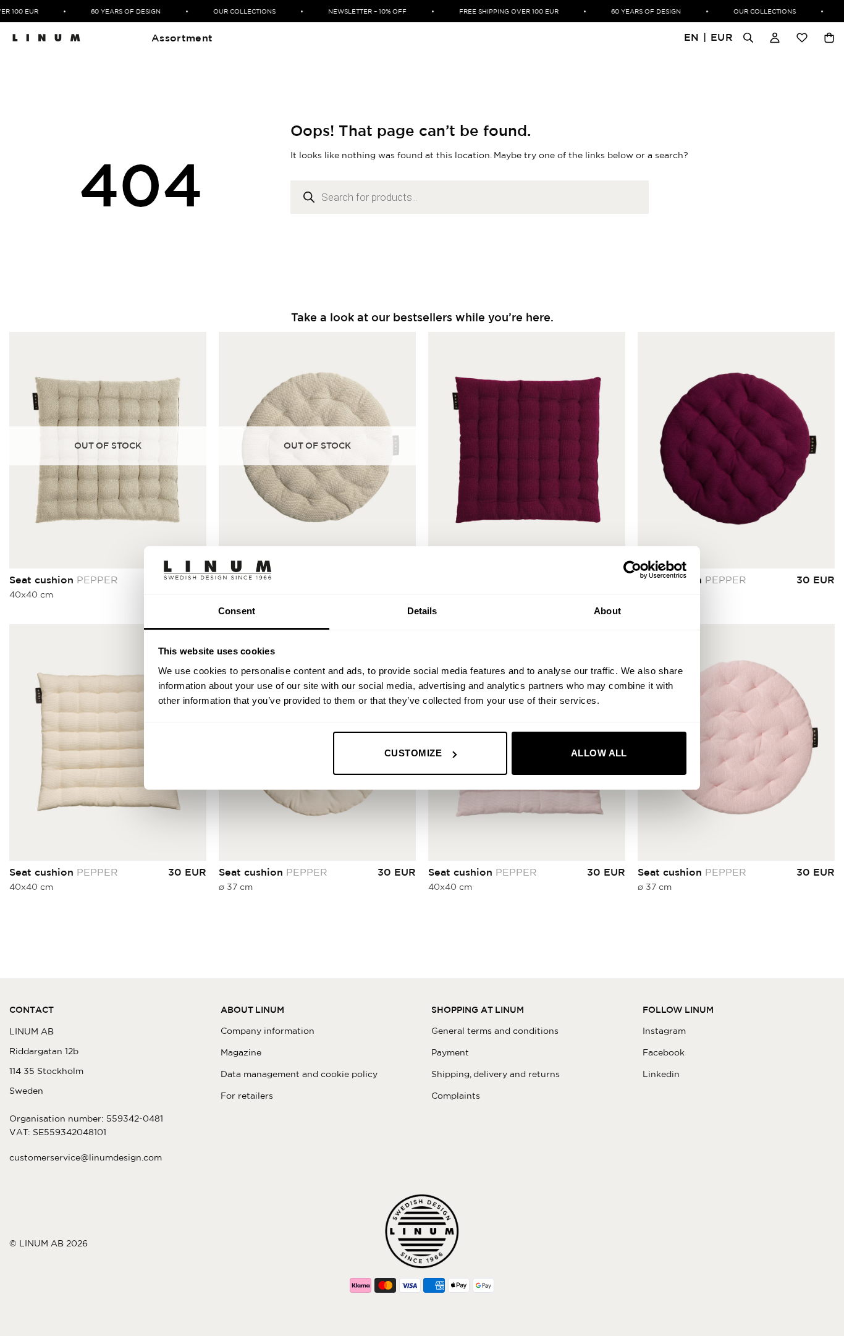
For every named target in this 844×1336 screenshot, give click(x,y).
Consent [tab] (236, 611)
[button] (708, 38)
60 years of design (116, 11)
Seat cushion (63, 580)
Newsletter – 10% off (358, 11)
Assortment (182, 37)
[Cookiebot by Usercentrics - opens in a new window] (632, 569)
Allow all (599, 753)
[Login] (774, 37)
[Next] (613, 450)
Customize (413, 753)
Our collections (235, 11)
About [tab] (607, 611)
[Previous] (440, 450)
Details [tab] (422, 611)
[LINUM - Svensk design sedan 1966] (46, 37)
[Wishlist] (802, 37)
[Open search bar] (748, 37)
